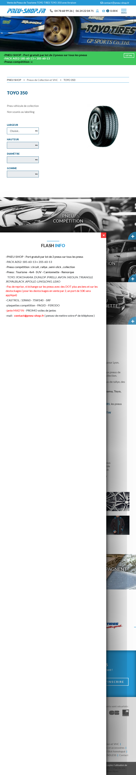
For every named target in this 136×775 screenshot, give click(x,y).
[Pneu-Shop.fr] (26, 10)
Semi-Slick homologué (113, 751)
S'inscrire (114, 681)
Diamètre (13, 153)
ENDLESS (111, 755)
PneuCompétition (68, 218)
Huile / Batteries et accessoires (107, 747)
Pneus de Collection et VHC (42, 79)
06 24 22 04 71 (85, 10)
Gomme (12, 168)
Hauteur (13, 139)
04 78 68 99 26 (63, 10)
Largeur (12, 124)
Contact (123, 755)
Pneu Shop (14, 79)
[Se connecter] (97, 10)
